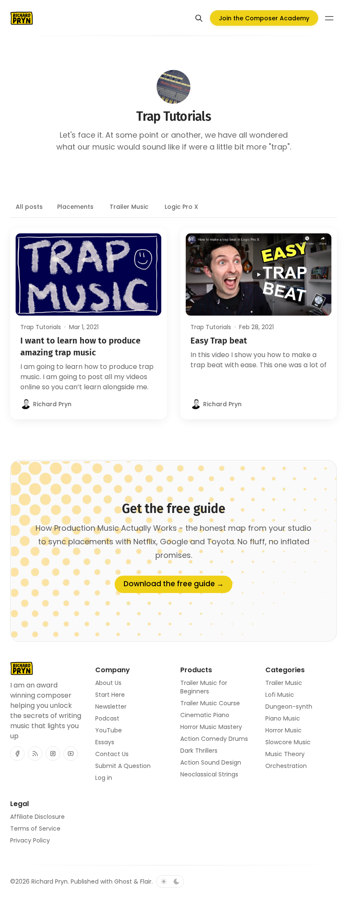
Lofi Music (279, 694)
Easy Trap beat (218, 340)
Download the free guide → (174, 584)
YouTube (108, 730)
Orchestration (286, 766)
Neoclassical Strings (209, 774)
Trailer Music (129, 206)
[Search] (199, 18)
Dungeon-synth (288, 706)
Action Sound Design (210, 762)
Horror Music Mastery (211, 727)
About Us (108, 683)
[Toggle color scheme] (170, 881)
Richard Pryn (49, 881)
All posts (29, 206)
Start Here (110, 694)
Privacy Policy (30, 840)
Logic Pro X (181, 206)
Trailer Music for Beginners (203, 687)
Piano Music (282, 718)
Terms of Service (35, 828)
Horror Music (283, 730)
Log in (103, 777)
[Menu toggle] (329, 18)
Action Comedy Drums (214, 738)
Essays (104, 742)
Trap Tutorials (40, 327)
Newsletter (111, 706)
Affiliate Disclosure (37, 816)
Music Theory (285, 754)
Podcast (107, 718)
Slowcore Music (288, 742)
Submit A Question (123, 766)
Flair (145, 881)
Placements (75, 206)
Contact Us (112, 754)
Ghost (123, 881)
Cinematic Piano (204, 715)
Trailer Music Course (210, 703)
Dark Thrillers (199, 750)
